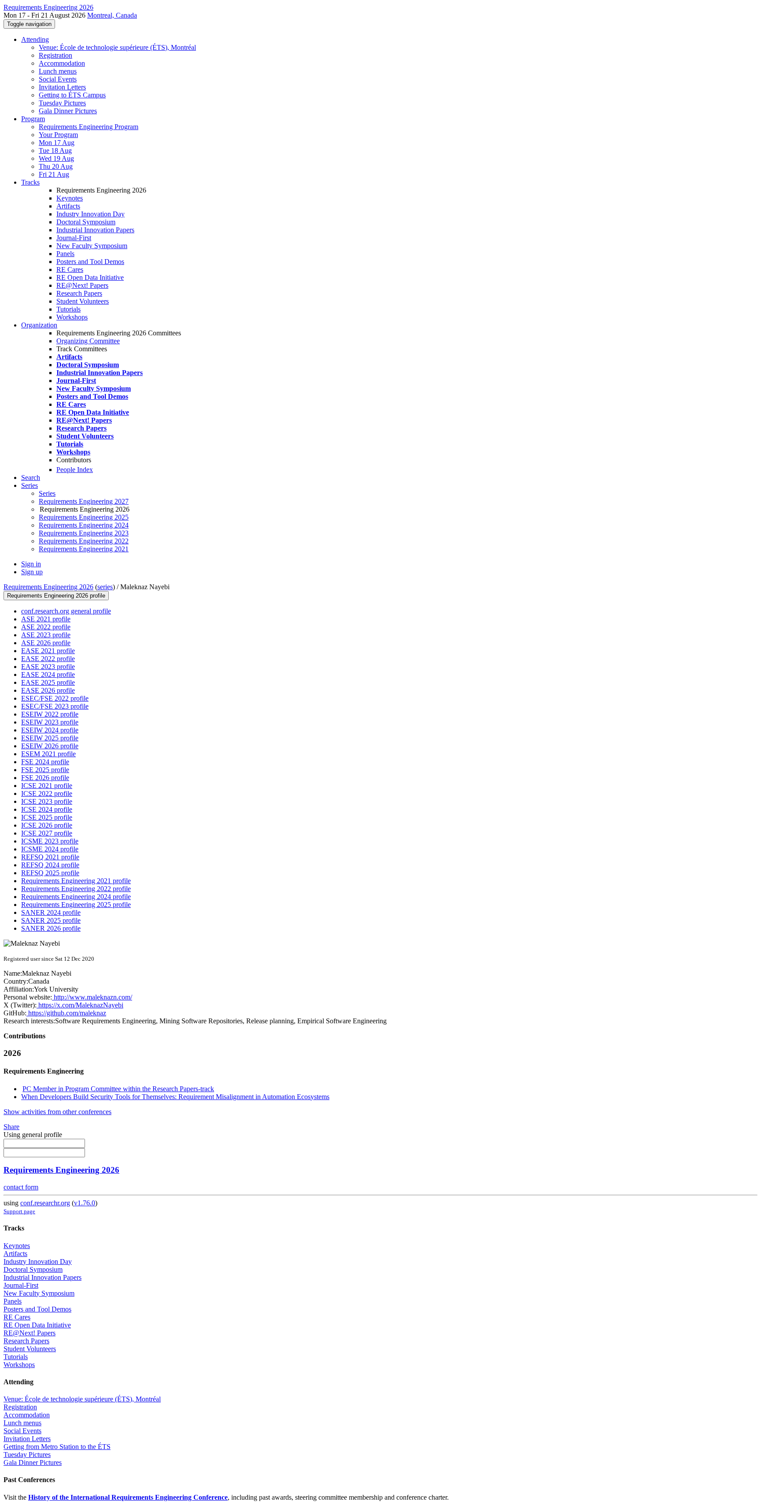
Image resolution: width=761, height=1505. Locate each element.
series (105, 587)
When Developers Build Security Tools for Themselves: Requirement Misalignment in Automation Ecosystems (175, 1096)
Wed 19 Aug (56, 158)
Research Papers (79, 293)
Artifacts (68, 206)
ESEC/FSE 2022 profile (55, 698)
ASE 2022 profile (45, 627)
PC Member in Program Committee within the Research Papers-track (118, 1089)
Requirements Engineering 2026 (48, 587)
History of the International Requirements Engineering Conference (128, 1497)
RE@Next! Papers (82, 285)
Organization (39, 325)
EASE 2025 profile (48, 682)
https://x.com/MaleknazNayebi (80, 1005)
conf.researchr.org (45, 1203)
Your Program (58, 134)
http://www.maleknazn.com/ (92, 997)
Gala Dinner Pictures (68, 111)
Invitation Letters (62, 87)
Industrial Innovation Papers (95, 230)
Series (47, 493)
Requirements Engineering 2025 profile (76, 904)
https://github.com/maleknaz (66, 1013)
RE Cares (69, 269)
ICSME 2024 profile (49, 849)
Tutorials (68, 309)
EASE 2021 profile (48, 650)
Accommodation (62, 63)
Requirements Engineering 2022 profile (76, 888)
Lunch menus (58, 71)
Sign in (31, 564)
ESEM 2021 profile (48, 754)
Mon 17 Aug (56, 142)
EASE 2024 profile (48, 674)
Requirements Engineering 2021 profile (76, 880)
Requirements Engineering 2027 (84, 501)
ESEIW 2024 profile (49, 730)
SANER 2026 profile (51, 928)
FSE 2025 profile (45, 769)
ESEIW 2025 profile (49, 738)
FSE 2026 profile (45, 777)
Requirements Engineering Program (88, 126)
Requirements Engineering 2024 (84, 525)
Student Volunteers (82, 301)
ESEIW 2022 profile (49, 714)
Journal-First (73, 238)
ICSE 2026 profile (46, 825)
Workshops (72, 317)
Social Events (58, 79)
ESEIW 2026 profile (49, 746)
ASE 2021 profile (45, 619)
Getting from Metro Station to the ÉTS (57, 1446)
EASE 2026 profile (48, 690)
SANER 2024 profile (51, 912)
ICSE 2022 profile (46, 793)
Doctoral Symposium (85, 222)
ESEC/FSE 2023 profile (55, 706)
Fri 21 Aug (54, 174)
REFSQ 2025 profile (50, 873)
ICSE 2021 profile (46, 785)
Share (11, 1126)
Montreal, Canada (112, 15)
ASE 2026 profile (45, 643)
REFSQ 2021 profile (50, 857)
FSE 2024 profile (45, 762)
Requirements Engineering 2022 (84, 541)
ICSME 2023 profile (49, 841)
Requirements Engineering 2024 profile (76, 896)
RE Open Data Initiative (90, 277)
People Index (74, 469)
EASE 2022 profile (48, 658)
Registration (55, 55)
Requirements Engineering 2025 (84, 517)
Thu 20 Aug (56, 166)
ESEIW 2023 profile (49, 722)
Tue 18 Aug (55, 150)
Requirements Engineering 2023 (84, 533)
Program (33, 119)
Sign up (32, 572)
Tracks (30, 182)
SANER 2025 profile (51, 920)
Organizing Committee (88, 341)
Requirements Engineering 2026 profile (56, 595)
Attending (35, 39)
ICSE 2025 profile (46, 817)
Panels (65, 253)
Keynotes (69, 198)
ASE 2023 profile (45, 635)
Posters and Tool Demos (90, 261)
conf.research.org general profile (66, 611)
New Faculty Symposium (91, 245)
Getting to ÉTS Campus (72, 95)
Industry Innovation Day (90, 214)
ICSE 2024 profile (46, 809)
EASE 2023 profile (48, 666)
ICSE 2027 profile (46, 833)
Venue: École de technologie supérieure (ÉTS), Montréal (117, 47)
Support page (19, 1211)
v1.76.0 (84, 1203)
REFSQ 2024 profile (50, 865)
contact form (21, 1187)
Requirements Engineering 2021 (84, 549)
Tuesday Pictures (62, 103)
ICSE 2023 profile (46, 801)
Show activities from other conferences (57, 1111)
